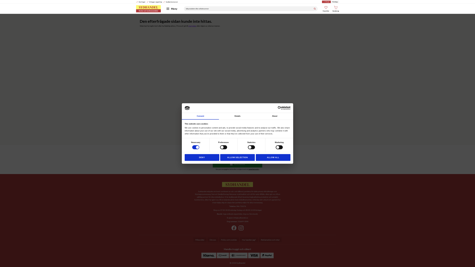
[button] (326, 9)
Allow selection (237, 157)
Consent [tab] (200, 116)
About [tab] (274, 116)
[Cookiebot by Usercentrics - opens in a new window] (279, 108)
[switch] (223, 147)
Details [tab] (237, 116)
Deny (202, 157)
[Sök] (315, 8)
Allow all (273, 157)
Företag (334, 2)
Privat (326, 2)
